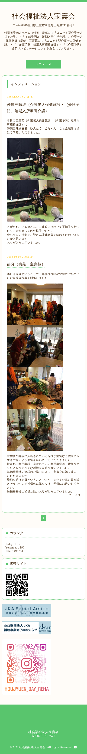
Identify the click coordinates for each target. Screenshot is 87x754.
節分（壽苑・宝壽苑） (26, 264)
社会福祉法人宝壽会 (43, 16)
